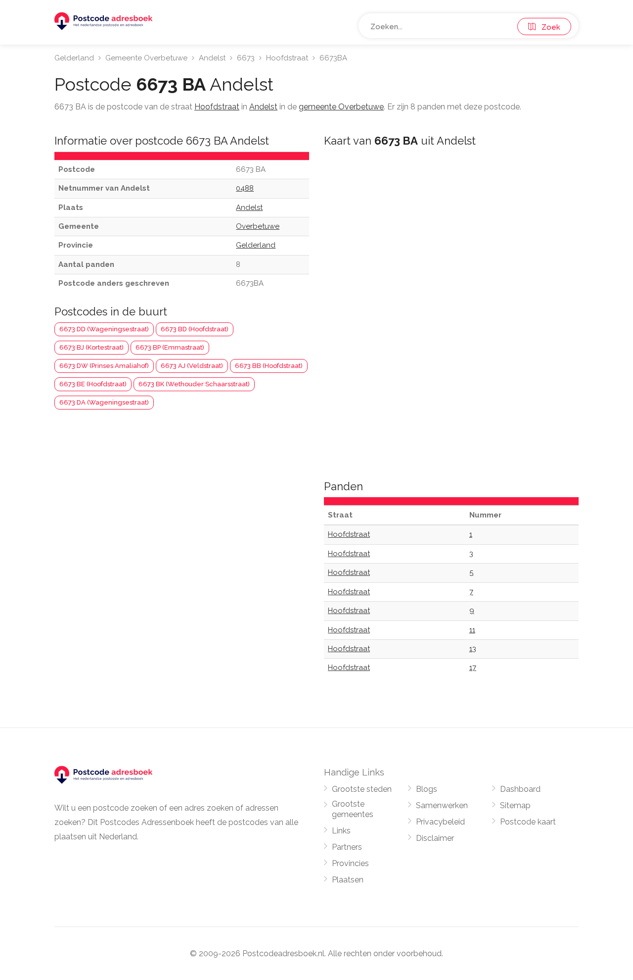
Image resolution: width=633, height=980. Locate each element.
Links (341, 830)
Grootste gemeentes (352, 809)
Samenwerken (442, 805)
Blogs (426, 789)
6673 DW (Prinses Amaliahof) (104, 365)
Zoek (548, 27)
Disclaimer (435, 838)
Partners (347, 847)
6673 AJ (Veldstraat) (192, 365)
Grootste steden (362, 789)
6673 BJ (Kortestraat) (91, 347)
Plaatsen (347, 879)
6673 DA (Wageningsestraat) (104, 402)
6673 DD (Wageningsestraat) (104, 329)
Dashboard (520, 789)
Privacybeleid (440, 821)
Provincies (350, 863)
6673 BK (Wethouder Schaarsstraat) (194, 384)
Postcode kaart (528, 821)
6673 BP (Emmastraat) (170, 347)
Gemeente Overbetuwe (146, 57)
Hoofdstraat (287, 57)
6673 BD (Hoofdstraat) (194, 329)
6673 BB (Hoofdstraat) (269, 365)
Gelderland (74, 57)
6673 (246, 57)
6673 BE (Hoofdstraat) (93, 384)
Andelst (212, 57)
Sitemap (515, 805)
